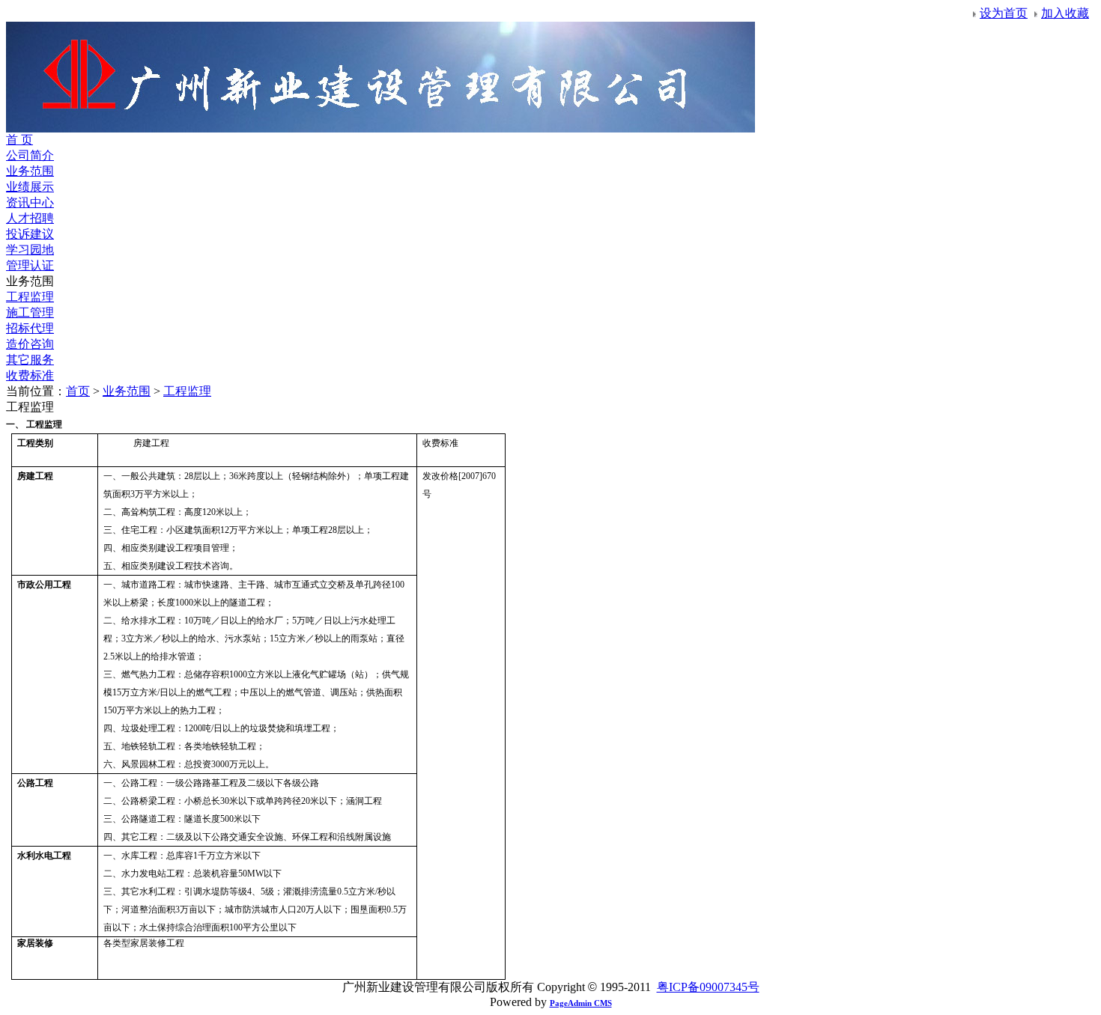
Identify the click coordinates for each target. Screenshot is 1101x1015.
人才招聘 (30, 218)
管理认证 (30, 265)
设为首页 (1004, 13)
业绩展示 (30, 186)
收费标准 (30, 375)
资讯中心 (30, 202)
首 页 (19, 139)
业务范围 (30, 171)
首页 (78, 391)
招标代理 (30, 328)
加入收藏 (1065, 13)
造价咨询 (30, 344)
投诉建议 (30, 234)
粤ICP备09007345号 (708, 987)
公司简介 (30, 155)
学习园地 (30, 249)
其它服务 (30, 359)
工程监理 (30, 296)
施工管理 (30, 312)
